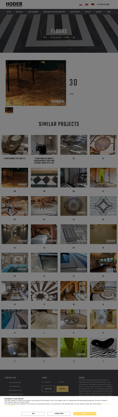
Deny (33, 414)
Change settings (59, 414)
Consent (84, 414)
